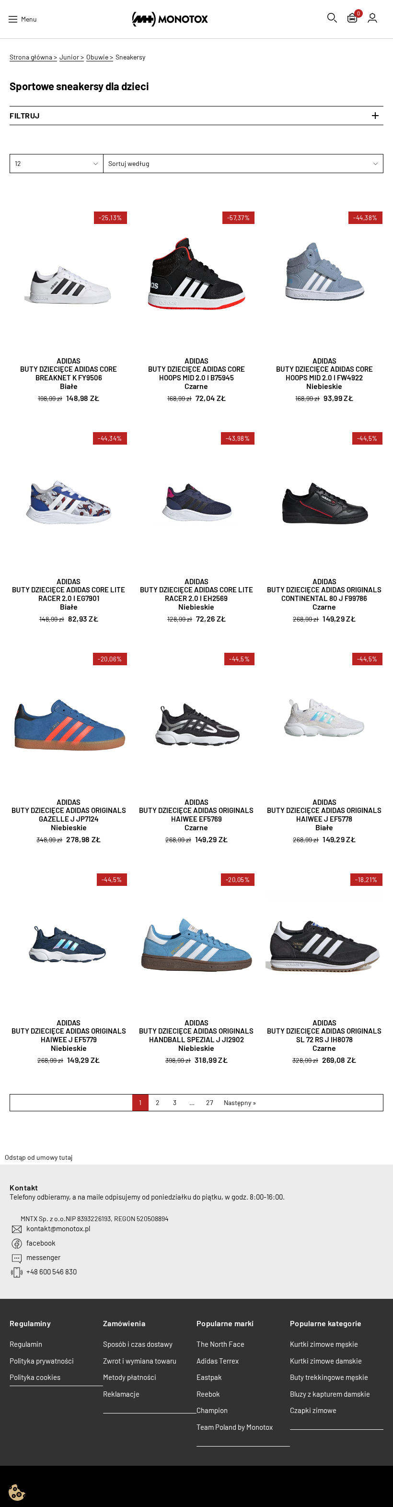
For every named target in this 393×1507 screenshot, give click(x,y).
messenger (43, 1257)
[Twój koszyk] (352, 19)
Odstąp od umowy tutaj (38, 1157)
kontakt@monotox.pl (58, 1228)
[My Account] (372, 18)
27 (209, 1102)
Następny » (240, 1102)
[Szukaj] (332, 18)
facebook (41, 1242)
